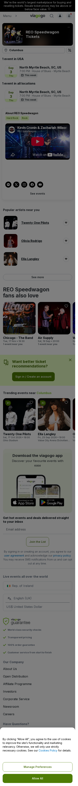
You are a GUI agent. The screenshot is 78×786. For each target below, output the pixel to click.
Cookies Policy (48, 750)
